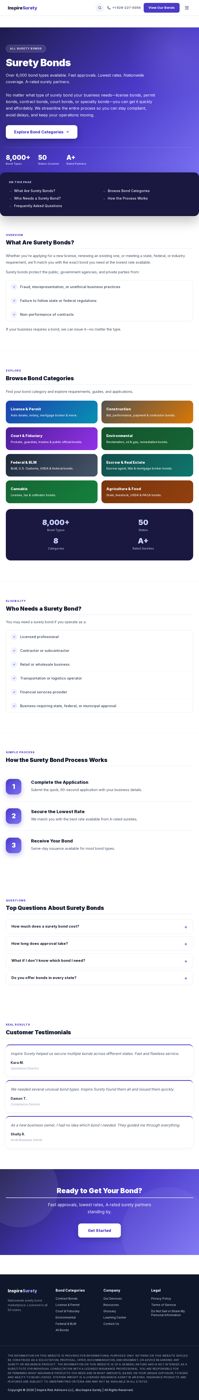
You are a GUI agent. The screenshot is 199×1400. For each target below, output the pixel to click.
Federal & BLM (66, 1324)
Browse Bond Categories (129, 191)
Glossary (109, 1311)
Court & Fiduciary (68, 1311)
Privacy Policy (161, 1298)
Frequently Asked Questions (38, 206)
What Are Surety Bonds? (34, 191)
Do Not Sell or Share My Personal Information (168, 1313)
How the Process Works (128, 198)
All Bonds (62, 1330)
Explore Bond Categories (39, 131)
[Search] (99, 7)
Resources (111, 1305)
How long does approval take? (39, 943)
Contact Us (111, 1324)
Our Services (112, 1298)
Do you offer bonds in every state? (43, 977)
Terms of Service (163, 1305)
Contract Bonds (67, 1298)
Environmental (66, 1317)
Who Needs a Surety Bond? (37, 198)
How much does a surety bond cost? (45, 926)
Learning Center (114, 1317)
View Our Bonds (162, 7)
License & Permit (68, 1305)
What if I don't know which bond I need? (48, 960)
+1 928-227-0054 (126, 7)
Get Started (99, 1230)
